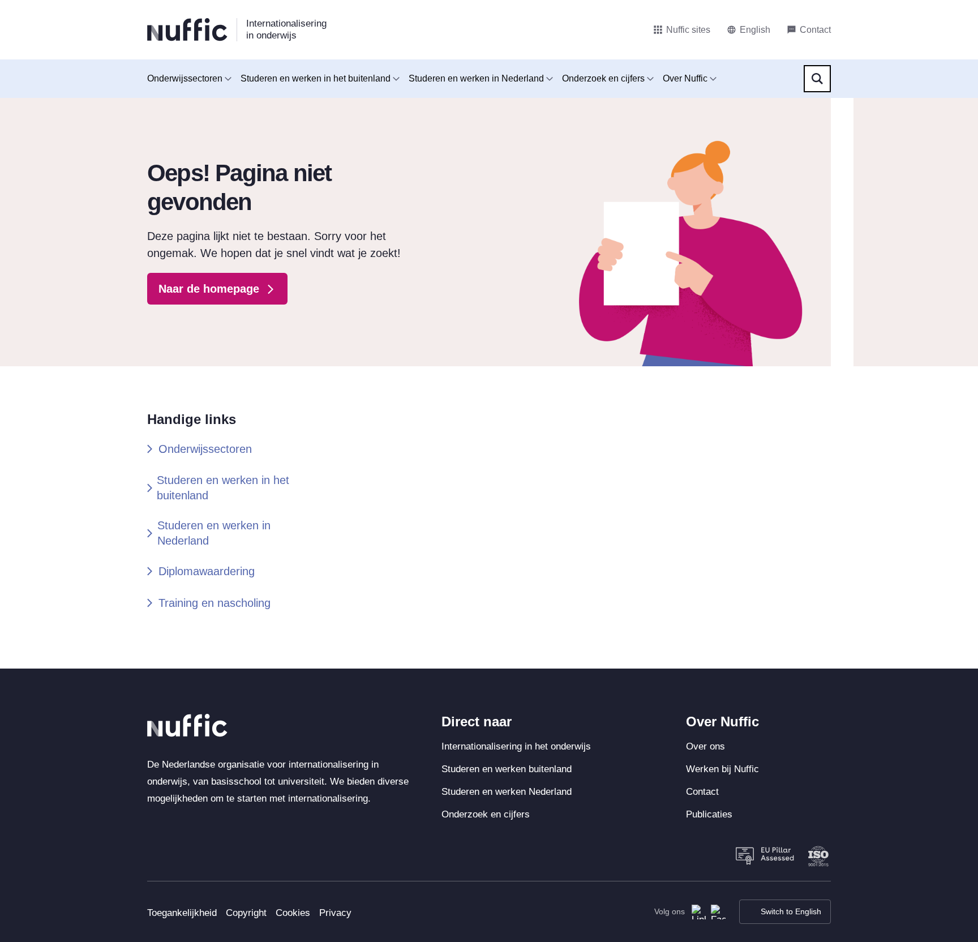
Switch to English (791, 911)
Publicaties (709, 814)
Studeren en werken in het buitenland (316, 78)
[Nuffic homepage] (187, 29)
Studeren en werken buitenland (506, 769)
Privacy (335, 912)
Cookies (293, 912)
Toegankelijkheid (182, 912)
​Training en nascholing (214, 603)
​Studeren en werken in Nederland (214, 533)
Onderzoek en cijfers (603, 78)
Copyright (246, 912)
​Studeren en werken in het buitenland (223, 488)
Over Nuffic (685, 78)
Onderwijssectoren (184, 78)
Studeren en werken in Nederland (476, 78)
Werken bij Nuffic (722, 769)
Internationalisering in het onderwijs (516, 746)
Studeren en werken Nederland (506, 791)
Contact (702, 791)
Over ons (705, 746)
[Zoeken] (817, 78)
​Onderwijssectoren (205, 449)
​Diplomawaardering (206, 571)
